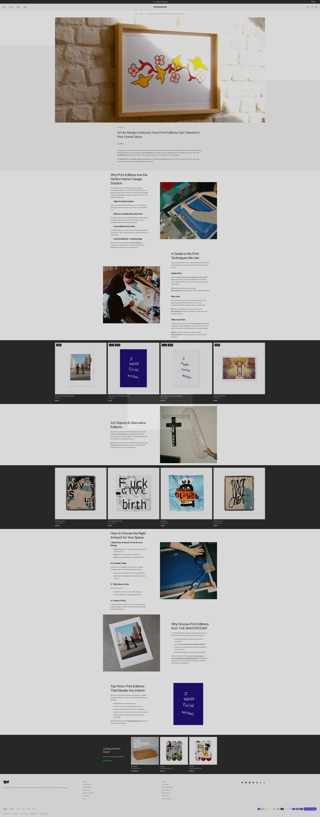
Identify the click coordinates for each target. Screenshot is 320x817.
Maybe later (176, 419)
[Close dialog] (191, 392)
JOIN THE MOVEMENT (176, 414)
